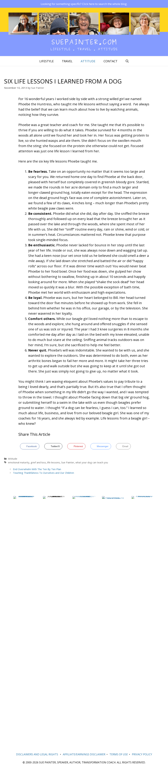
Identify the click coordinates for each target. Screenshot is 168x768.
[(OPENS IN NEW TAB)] (24, 496)
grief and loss (38, 462)
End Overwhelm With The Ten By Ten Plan (37, 469)
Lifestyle (46, 61)
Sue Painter (67, 462)
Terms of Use (118, 754)
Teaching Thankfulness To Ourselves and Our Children (43, 472)
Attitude (88, 61)
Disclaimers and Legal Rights (37, 754)
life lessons (53, 462)
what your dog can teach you (91, 462)
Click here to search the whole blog (104, 4)
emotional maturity (18, 462)
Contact (110, 61)
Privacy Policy (142, 754)
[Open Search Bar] (127, 61)
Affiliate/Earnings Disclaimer (84, 754)
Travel (67, 61)
